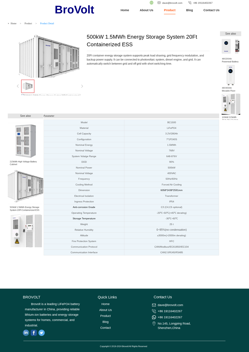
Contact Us (211, 10)
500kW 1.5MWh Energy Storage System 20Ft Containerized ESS (24, 208)
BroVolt (74, 9)
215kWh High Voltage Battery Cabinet (23, 163)
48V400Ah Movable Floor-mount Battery (229, 91)
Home (125, 10)
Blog (189, 10)
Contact (105, 327)
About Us (146, 10)
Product (169, 10)
